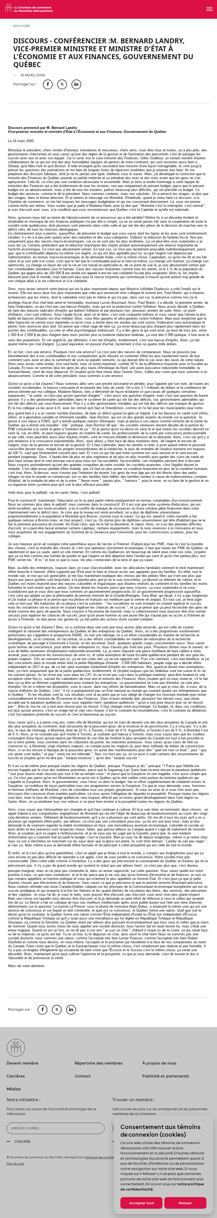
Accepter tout (141, 1203)
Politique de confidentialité (105, 1157)
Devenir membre (22, 1063)
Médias (14, 1088)
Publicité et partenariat (165, 1076)
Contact (83, 1076)
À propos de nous (159, 1063)
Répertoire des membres (99, 1063)
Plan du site (15, 1163)
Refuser (185, 1203)
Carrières (16, 1076)
